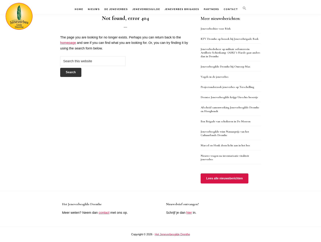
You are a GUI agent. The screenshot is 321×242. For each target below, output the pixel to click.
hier (189, 212)
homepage (68, 43)
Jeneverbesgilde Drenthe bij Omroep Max (225, 66)
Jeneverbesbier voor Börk (216, 28)
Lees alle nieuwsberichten (224, 178)
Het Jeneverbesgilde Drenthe (172, 234)
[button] (244, 8)
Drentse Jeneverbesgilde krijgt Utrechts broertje (229, 97)
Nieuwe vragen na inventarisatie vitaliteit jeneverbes (225, 157)
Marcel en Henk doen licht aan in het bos (225, 145)
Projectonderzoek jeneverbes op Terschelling (227, 87)
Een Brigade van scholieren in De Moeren (225, 121)
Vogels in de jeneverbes (214, 77)
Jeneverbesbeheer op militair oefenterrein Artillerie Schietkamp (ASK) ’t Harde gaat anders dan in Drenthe (230, 52)
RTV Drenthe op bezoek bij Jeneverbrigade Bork (230, 39)
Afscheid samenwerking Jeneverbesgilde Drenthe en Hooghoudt (230, 109)
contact (104, 212)
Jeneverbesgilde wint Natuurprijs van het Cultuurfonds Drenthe (225, 133)
